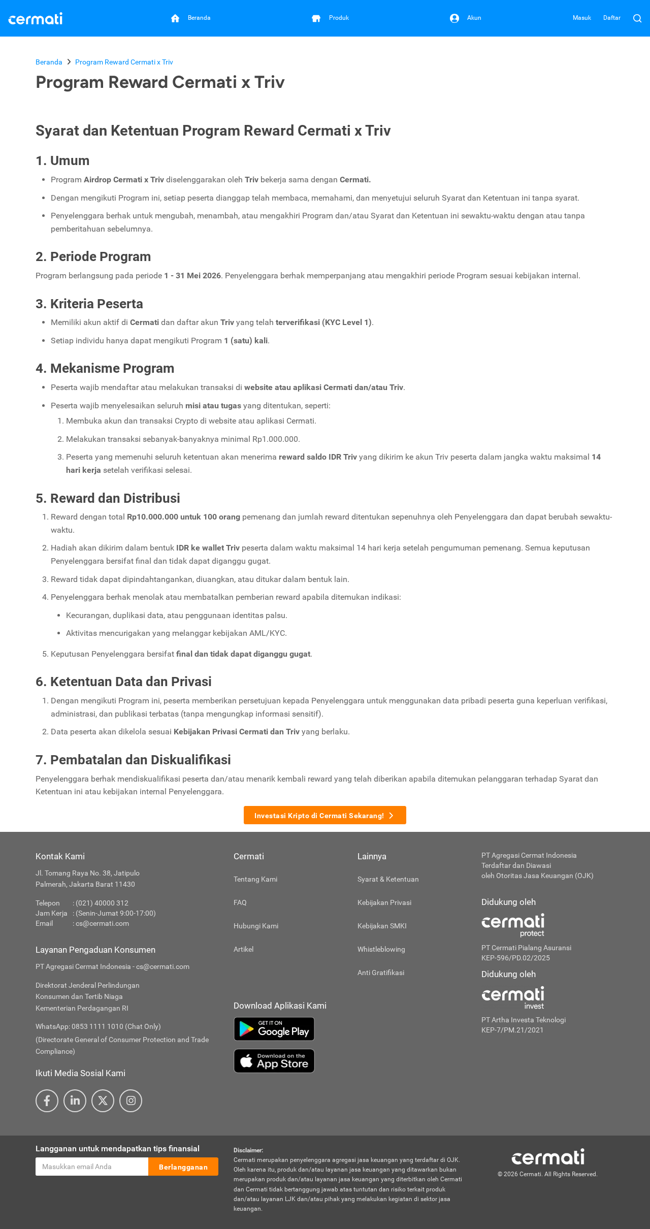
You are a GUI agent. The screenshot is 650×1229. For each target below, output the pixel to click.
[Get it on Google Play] (350, 1029)
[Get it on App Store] (350, 1061)
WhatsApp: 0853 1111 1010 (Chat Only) (98, 1026)
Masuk (582, 17)
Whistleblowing (381, 949)
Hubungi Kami (256, 926)
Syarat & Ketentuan (388, 879)
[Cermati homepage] (547, 1155)
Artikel (243, 949)
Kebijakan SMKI (382, 926)
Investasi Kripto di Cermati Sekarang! (319, 816)
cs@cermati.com (102, 923)
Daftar (612, 17)
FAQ (240, 902)
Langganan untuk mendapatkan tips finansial (118, 1148)
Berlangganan (183, 1167)
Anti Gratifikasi (381, 972)
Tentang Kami (255, 879)
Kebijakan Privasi (384, 902)
